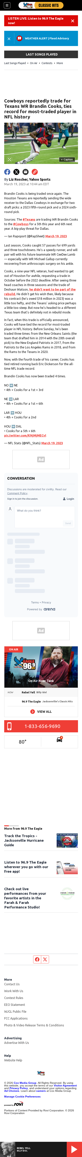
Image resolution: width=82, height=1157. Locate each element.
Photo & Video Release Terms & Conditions (34, 1025)
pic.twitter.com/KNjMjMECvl (25, 435)
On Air (33, 63)
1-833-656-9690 (42, 726)
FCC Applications (16, 1018)
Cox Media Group (25, 1082)
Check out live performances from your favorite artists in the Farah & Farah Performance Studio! (25, 898)
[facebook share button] (7, 172)
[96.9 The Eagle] (41, 5)
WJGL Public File (15, 1011)
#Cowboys (21, 224)
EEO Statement (14, 1004)
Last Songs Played (15, 63)
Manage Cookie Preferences (22, 1096)
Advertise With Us (16, 1042)
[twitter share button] (16, 172)
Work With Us (13, 991)
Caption (67, 159)
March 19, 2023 (56, 236)
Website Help (13, 1060)
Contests (47, 63)
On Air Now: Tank (41, 681)
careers (41, 1090)
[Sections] (7, 5)
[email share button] (26, 172)
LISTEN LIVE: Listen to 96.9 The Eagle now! (36, 21)
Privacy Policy (19, 1088)
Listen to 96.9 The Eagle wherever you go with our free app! (26, 866)
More (60, 63)
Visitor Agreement (65, 1085)
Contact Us (12, 984)
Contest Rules (13, 998)
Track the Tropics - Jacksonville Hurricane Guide (24, 840)
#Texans (29, 219)
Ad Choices (11, 1090)
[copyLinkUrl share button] (35, 172)
